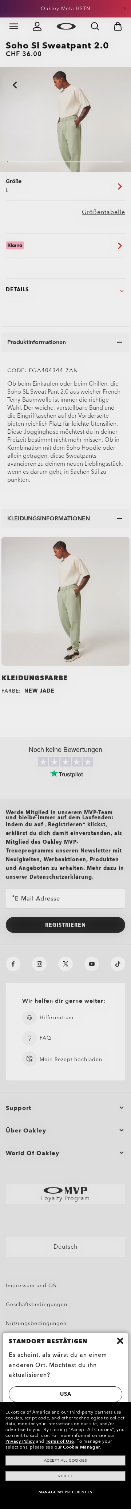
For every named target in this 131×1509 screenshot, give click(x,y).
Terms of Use (60, 1441)
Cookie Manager (81, 1447)
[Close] (120, 1340)
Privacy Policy (20, 1441)
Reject (65, 1476)
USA (65, 1394)
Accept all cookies (65, 1460)
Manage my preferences (65, 1492)
